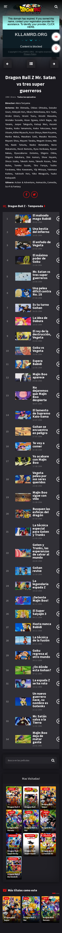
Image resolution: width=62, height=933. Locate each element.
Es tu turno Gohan (41, 306)
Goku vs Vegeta (38, 349)
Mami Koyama (49, 132)
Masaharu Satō (29, 136)
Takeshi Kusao (43, 161)
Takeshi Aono (27, 161)
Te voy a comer (38, 444)
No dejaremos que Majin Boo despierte (40, 394)
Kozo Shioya (35, 132)
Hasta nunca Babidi (42, 625)
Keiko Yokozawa (41, 128)
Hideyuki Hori (18, 111)
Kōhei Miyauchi (20, 132)
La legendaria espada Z (40, 584)
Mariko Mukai (12, 136)
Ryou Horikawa (41, 148)
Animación (41, 182)
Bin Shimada (22, 107)
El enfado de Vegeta (42, 243)
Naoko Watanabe (39, 144)
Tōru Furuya (40, 165)
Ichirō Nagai (45, 120)
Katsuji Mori (40, 124)
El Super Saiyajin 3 (39, 612)
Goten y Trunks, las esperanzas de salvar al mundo (41, 551)
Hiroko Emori (12, 115)
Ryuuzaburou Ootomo (26, 153)
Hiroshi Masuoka (47, 115)
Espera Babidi (37, 362)
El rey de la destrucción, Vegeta (42, 334)
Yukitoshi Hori (22, 173)
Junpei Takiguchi (23, 124)
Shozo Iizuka (11, 161)
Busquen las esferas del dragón (41, 512)
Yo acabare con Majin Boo (41, 459)
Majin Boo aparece (40, 375)
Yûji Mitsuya (40, 169)
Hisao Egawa (30, 120)
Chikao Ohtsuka (39, 107)
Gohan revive (37, 569)
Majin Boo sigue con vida (40, 495)
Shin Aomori (32, 157)
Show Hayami (49, 157)
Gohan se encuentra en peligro (40, 430)
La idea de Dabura (40, 319)
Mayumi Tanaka (27, 140)
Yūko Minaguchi (40, 173)
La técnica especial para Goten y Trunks (41, 529)
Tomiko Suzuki (22, 165)
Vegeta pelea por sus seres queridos (39, 477)
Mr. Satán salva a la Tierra (39, 719)
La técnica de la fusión (41, 639)
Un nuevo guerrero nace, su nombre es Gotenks (40, 700)
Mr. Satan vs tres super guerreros (41, 275)
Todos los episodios (26, 97)
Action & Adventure (24, 182)
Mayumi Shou (12, 140)
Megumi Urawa (44, 140)
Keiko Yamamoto (22, 128)
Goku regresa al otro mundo (41, 653)
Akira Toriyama (23, 103)
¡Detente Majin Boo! (40, 599)
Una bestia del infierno (41, 230)
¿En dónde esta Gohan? (42, 668)
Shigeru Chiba (48, 153)
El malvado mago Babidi (42, 217)
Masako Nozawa (47, 136)
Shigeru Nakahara (14, 157)
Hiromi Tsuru (29, 115)
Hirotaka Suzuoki (13, 120)
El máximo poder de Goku (40, 258)
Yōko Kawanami (24, 169)
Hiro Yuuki (51, 111)
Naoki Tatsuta (18, 144)
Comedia (51, 182)
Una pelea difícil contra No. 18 (42, 291)
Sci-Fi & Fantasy (13, 186)
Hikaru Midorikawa (36, 111)
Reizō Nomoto (25, 148)
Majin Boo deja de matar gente (40, 737)
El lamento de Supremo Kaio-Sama (41, 413)
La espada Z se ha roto (41, 682)
